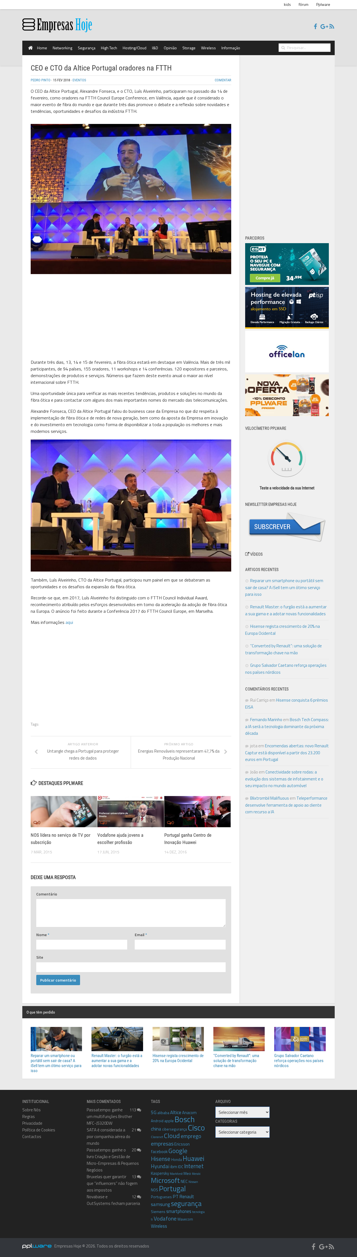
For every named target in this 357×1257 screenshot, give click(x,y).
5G (153, 1112)
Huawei (193, 1158)
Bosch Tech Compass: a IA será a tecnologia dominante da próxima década (287, 726)
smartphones (178, 1211)
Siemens (158, 1211)
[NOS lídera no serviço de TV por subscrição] (64, 811)
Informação (230, 48)
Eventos (79, 80)
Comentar (223, 80)
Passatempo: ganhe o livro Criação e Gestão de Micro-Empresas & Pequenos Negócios (113, 1160)
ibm (173, 1166)
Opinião (170, 48)
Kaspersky (160, 1173)
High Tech (109, 48)
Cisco (196, 1127)
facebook (159, 1151)
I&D (155, 48)
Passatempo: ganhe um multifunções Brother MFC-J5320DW (109, 1116)
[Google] (323, 26)
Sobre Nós (31, 1110)
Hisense (160, 1158)
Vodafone (165, 1218)
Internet (194, 1166)
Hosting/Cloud (134, 48)
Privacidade (32, 1123)
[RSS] (332, 26)
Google (177, 1151)
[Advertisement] (131, 318)
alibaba (163, 1113)
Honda (176, 1159)
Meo (187, 1173)
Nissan (193, 1181)
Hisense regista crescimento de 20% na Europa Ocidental (178, 1058)
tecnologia (198, 1212)
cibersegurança (174, 1129)
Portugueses (161, 1197)
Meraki (196, 1173)
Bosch (185, 1119)
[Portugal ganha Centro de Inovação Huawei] (197, 811)
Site (39, 957)
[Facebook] (315, 26)
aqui (69, 622)
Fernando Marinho (266, 719)
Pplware (323, 4)
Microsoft (165, 1180)
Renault (186, 1196)
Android (157, 1121)
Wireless (208, 48)
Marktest (176, 1173)
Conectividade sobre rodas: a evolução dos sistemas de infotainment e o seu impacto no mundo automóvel (284, 779)
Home (42, 48)
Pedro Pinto (40, 80)
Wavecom (185, 1219)
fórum (303, 4)
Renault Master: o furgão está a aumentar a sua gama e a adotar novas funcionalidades (116, 1060)
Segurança (86, 48)
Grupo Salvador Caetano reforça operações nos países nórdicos (299, 1060)
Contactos (31, 1136)
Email (141, 935)
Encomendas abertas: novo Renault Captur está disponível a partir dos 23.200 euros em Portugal (287, 753)
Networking (62, 48)
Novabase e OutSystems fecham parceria (113, 1200)
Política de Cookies (38, 1130)
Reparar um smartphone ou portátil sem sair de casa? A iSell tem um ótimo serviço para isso (284, 587)
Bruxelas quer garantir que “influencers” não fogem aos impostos (112, 1183)
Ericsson (182, 1144)
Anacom (189, 1112)
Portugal (172, 1188)
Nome (42, 935)
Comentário (46, 894)
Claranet (157, 1136)
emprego (191, 1136)
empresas (162, 1143)
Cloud (172, 1136)
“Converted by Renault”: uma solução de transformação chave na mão (236, 1060)
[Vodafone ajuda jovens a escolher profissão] (130, 811)
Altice (175, 1112)
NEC (184, 1181)
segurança (186, 1203)
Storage (189, 48)
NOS (154, 1190)
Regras (28, 1116)
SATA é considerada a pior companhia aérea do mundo (108, 1136)
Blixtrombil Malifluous (269, 798)
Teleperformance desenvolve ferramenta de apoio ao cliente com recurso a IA (286, 805)
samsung (160, 1204)
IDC (180, 1167)
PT (175, 1196)
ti (152, 1219)
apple (169, 1121)
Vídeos (256, 554)
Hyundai (160, 1166)
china (156, 1128)
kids (287, 4)
